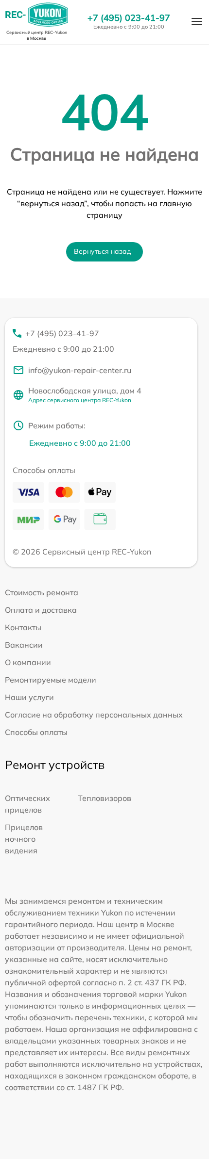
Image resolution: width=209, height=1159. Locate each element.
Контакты (23, 627)
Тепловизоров (104, 798)
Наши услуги (29, 697)
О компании (28, 662)
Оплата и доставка (41, 610)
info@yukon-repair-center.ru (79, 370)
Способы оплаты (36, 732)
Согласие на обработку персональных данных (94, 714)
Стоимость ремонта (41, 592)
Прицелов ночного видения (24, 838)
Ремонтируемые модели (50, 680)
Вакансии (24, 645)
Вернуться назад (102, 251)
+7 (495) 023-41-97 (128, 18)
